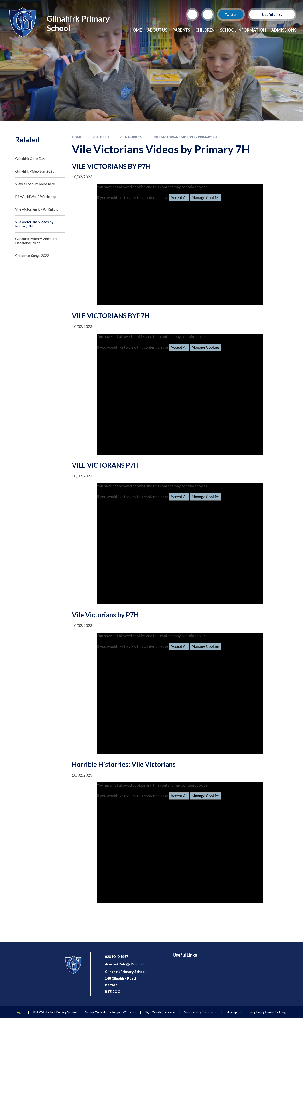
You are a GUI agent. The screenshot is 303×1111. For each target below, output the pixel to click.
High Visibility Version (160, 1012)
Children (101, 137)
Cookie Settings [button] (276, 1012)
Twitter (231, 14)
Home (77, 137)
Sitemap (231, 1012)
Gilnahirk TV (131, 137)
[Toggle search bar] (192, 14)
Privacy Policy (255, 1012)
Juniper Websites (124, 1012)
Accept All (179, 197)
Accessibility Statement (200, 1012)
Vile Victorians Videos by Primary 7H (185, 137)
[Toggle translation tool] (207, 14)
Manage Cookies (206, 197)
